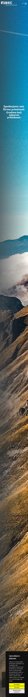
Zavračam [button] (16, 687)
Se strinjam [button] (17, 684)
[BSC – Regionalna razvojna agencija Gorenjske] (9, 4)
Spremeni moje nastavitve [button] (17, 691)
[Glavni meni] (25, 3)
